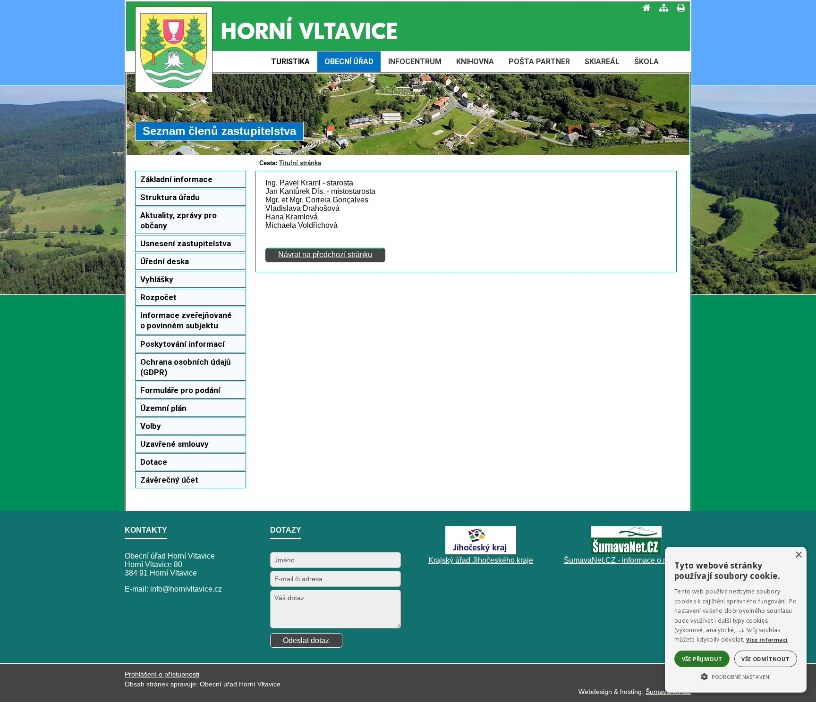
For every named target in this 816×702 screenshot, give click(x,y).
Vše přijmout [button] (702, 658)
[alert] (736, 620)
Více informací (767, 639)
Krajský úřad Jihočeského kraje (480, 560)
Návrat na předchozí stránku (325, 255)
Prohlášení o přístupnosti (162, 674)
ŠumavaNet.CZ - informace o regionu (626, 560)
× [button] (798, 555)
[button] (735, 676)
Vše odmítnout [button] (765, 658)
